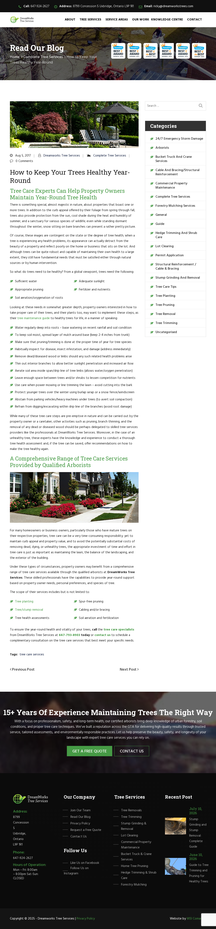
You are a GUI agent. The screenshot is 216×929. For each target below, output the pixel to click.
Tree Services (90, 19)
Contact (194, 19)
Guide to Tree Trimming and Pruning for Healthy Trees (199, 873)
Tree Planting (165, 296)
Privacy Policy (80, 823)
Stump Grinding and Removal (177, 278)
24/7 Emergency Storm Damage (179, 139)
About (70, 19)
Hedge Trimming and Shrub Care (176, 235)
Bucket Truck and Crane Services (173, 159)
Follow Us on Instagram (76, 871)
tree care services (32, 654)
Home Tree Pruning (134, 866)
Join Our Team (80, 810)
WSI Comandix (196, 918)
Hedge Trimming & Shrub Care (139, 875)
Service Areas (116, 19)
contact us (102, 635)
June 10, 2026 (195, 856)
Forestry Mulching (134, 884)
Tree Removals (131, 810)
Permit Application (169, 255)
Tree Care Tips (165, 287)
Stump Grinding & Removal (133, 826)
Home (15, 57)
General (161, 215)
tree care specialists (119, 629)
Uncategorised (166, 332)
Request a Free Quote (85, 830)
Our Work (140, 19)
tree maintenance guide (33, 318)
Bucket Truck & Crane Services (136, 856)
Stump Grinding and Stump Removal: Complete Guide (198, 833)
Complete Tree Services (43, 57)
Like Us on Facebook (84, 863)
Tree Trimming (166, 323)
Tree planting (24, 601)
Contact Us (132, 751)
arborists (162, 148)
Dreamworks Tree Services (61, 155)
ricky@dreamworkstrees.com (173, 6)
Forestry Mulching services (175, 206)
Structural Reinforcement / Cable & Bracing (175, 266)
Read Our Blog (80, 817)
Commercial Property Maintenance (171, 185)
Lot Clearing (164, 246)
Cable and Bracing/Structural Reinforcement (177, 172)
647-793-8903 (69, 635)
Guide (159, 224)
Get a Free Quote (89, 751)
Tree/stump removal (29, 609)
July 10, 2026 (195, 810)
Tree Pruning (164, 305)
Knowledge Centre (167, 19)
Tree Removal (165, 314)
